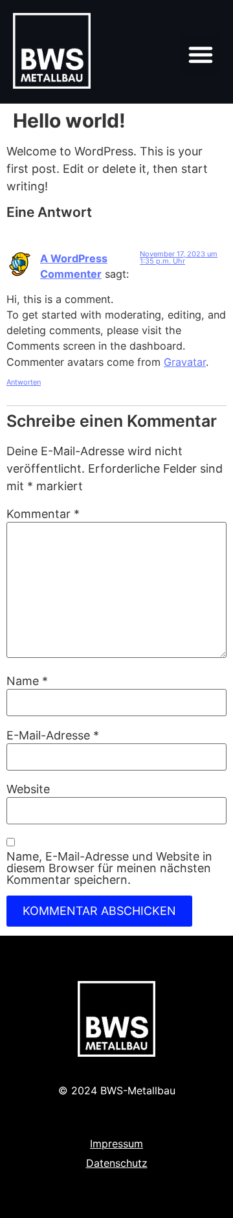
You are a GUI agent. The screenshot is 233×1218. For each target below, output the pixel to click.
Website (28, 789)
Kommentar (43, 514)
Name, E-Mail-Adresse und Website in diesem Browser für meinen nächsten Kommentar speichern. (109, 868)
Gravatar (185, 361)
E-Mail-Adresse (52, 735)
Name (27, 681)
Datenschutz (117, 1162)
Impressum (116, 1143)
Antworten (23, 382)
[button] (200, 54)
